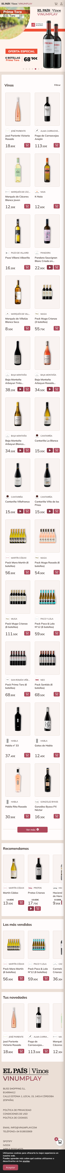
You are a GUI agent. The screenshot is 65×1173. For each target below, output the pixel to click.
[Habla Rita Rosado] (17, 779)
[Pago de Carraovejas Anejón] (47, 109)
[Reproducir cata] (50, 267)
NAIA (43, 192)
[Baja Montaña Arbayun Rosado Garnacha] (47, 353)
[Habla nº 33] (17, 719)
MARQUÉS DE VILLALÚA (20, 314)
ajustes (26, 1161)
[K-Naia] (47, 170)
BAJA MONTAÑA (19, 375)
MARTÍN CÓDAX (18, 558)
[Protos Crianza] (38, 869)
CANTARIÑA (46, 436)
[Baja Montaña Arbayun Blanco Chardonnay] (17, 414)
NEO (43, 680)
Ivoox (6, 1145)
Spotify (7, 1141)
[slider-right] (59, 39)
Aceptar (10, 1167)
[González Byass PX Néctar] (47, 779)
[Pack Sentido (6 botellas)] (47, 658)
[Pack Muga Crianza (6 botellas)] (17, 597)
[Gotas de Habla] (47, 719)
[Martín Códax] (13, 869)
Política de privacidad (17, 1110)
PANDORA (46, 253)
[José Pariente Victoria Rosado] (17, 109)
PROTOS (38, 888)
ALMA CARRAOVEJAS (50, 131)
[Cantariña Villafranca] (17, 475)
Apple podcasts (13, 1149)
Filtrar (57, 85)
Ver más (30, 829)
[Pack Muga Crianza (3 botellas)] (47, 292)
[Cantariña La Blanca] (47, 414)
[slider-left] (6, 39)
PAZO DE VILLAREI (20, 253)
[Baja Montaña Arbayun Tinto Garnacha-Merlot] (17, 353)
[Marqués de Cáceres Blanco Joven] (17, 170)
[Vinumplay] (17, 3)
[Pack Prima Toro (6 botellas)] (17, 658)
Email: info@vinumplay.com (20, 1127)
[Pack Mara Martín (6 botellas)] (17, 536)
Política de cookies (15, 1117)
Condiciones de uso (15, 1113)
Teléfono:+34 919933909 (17, 1131)
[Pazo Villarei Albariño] (17, 231)
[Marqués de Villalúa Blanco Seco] (17, 292)
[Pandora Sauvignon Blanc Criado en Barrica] (47, 231)
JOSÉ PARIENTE (18, 131)
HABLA (14, 741)
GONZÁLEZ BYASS (49, 802)
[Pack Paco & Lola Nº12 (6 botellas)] (47, 597)
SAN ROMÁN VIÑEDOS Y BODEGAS (20, 680)
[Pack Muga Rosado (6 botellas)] (47, 536)
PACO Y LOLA (47, 619)
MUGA (44, 314)
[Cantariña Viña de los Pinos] (47, 475)
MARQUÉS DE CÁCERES (20, 192)
